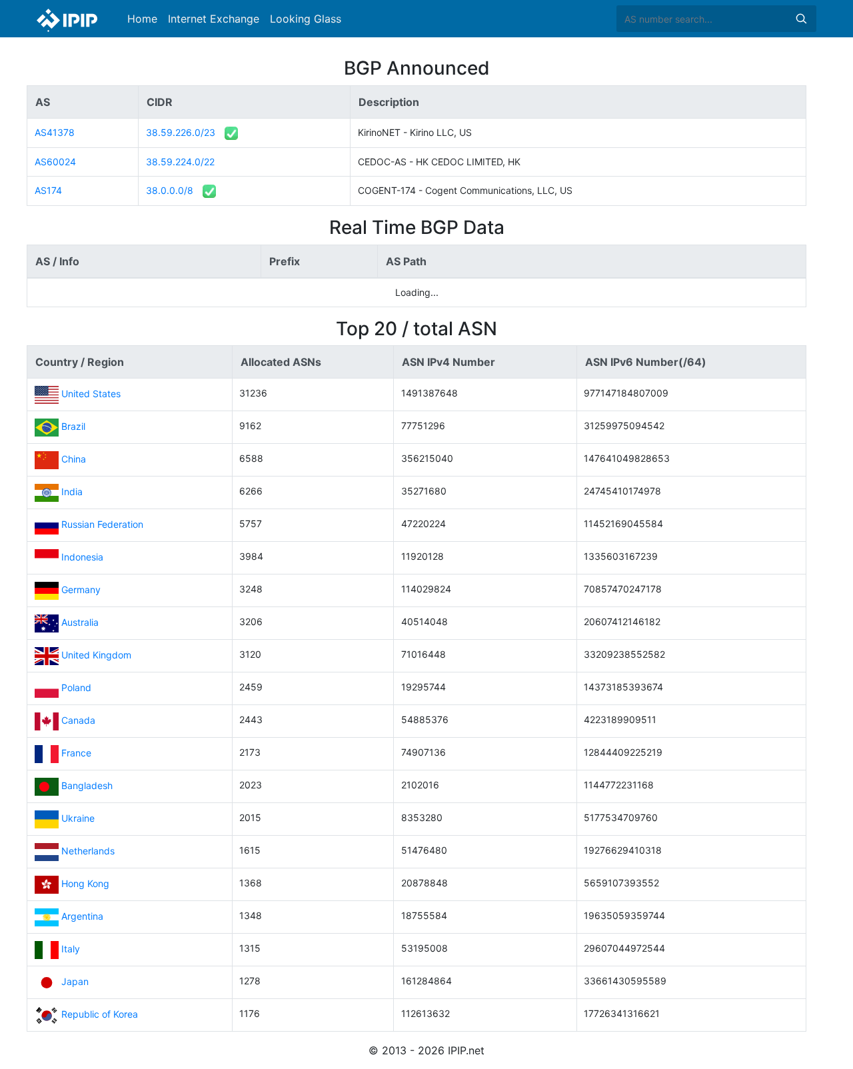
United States (91, 393)
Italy (70, 948)
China (73, 459)
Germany (81, 589)
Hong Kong (85, 883)
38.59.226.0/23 (180, 132)
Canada (78, 720)
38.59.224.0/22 (180, 161)
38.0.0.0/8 (169, 190)
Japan (75, 981)
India (72, 491)
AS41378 (55, 132)
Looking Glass (305, 18)
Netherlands (88, 850)
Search (801, 18)
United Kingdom (96, 654)
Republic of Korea (99, 1014)
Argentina (82, 916)
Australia (80, 622)
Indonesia (82, 556)
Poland (76, 687)
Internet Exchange (213, 18)
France (76, 752)
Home (142, 18)
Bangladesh (87, 785)
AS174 (48, 190)
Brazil (73, 426)
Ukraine (78, 818)
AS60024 (55, 161)
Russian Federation (102, 524)
